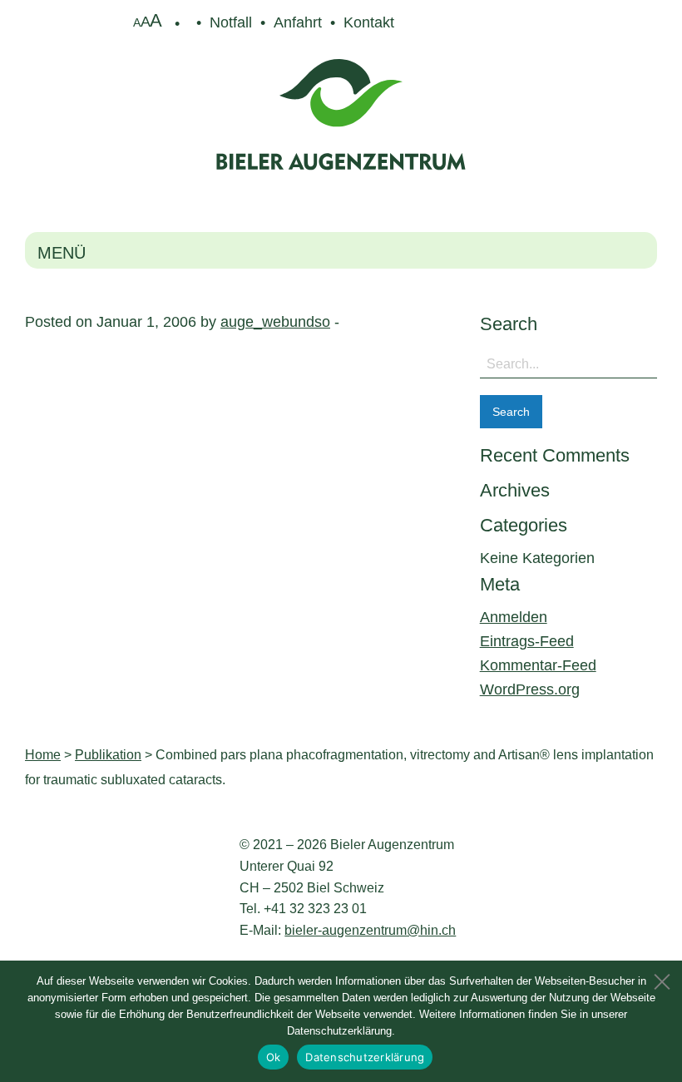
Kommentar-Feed (538, 665)
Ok (273, 1057)
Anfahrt (298, 22)
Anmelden (513, 617)
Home (43, 755)
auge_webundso (275, 322)
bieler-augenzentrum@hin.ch (370, 930)
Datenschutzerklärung (364, 1057)
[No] (661, 977)
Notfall (231, 22)
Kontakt (368, 22)
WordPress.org (530, 689)
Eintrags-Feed (527, 641)
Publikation (108, 755)
